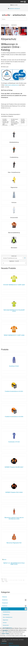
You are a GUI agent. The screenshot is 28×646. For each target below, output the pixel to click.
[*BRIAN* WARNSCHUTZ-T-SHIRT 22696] (14, 329)
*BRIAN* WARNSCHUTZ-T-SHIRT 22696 (14, 335)
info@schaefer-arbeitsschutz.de (14, 8)
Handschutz (5, 600)
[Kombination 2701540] (14, 436)
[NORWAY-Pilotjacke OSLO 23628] (14, 486)
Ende (6, 581)
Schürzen (5, 622)
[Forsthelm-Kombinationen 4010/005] (14, 410)
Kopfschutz (4, 606)
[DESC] (24, 258)
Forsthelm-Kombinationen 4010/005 (14, 416)
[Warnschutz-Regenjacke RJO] (14, 537)
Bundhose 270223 (14, 366)
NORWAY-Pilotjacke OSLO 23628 (14, 492)
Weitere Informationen (14, 645)
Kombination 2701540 (14, 442)
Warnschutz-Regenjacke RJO (14, 543)
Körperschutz (5, 609)
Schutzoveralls (6, 625)
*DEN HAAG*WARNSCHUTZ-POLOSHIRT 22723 (14, 310)
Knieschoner (5, 603)
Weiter (3, 581)
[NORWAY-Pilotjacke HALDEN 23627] (14, 461)
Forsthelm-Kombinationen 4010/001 (14, 391)
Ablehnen (11, 643)
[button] (2, 31)
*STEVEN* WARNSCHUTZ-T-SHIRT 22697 (14, 284)
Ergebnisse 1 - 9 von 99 (14, 261)
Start (2, 580)
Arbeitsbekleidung (6, 612)
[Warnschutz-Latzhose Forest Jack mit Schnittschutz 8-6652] (14, 511)
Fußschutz (4, 597)
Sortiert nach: (14, 256)
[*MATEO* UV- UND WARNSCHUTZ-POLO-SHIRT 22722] (14, 559)
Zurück (5, 580)
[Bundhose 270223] (14, 360)
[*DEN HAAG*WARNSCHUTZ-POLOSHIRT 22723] (14, 304)
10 (23, 580)
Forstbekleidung (6, 614)
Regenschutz (5, 619)
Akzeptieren (4, 643)
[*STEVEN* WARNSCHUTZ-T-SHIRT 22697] (14, 279)
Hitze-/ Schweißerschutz (7, 617)
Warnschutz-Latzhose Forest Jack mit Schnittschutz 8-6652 (14, 518)
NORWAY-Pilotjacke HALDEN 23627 (14, 467)
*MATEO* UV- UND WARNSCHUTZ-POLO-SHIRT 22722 (14, 563)
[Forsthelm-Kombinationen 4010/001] (14, 385)
